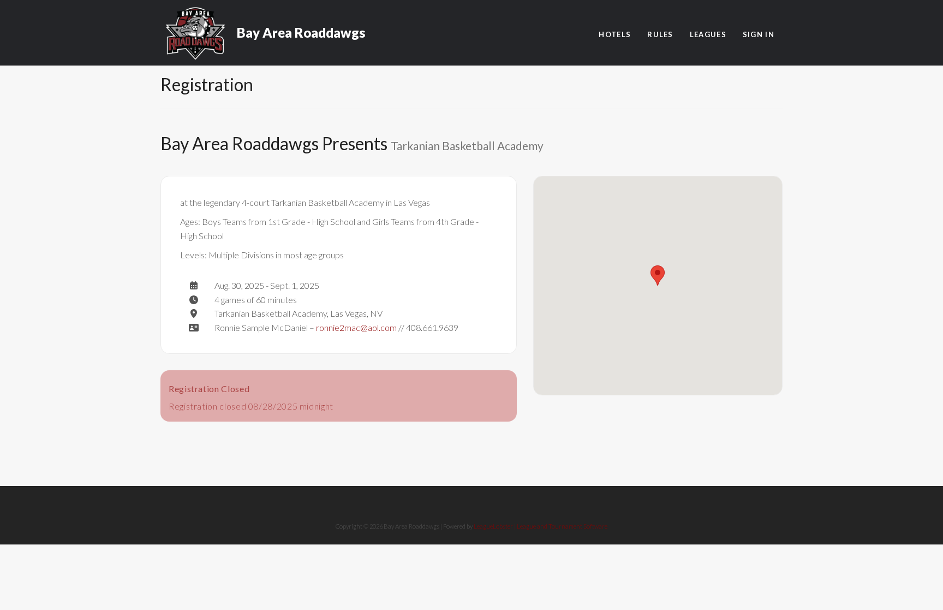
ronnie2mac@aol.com (356, 327)
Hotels (615, 34)
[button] (657, 275)
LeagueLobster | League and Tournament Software (540, 526)
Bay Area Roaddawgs (301, 27)
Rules (660, 34)
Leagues (708, 34)
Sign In (758, 34)
